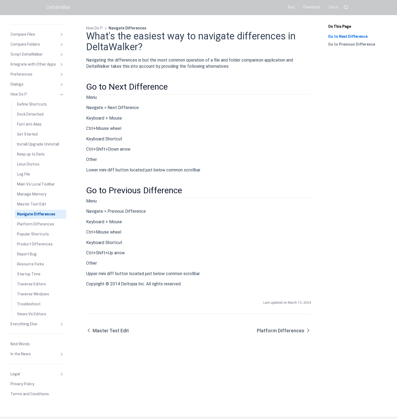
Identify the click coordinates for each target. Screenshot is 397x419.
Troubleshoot (29, 304)
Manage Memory (31, 194)
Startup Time (29, 274)
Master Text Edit (31, 204)
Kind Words (20, 344)
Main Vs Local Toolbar (36, 184)
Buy (291, 7)
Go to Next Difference (348, 36)
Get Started (27, 134)
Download (311, 7)
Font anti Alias (29, 124)
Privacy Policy (22, 384)
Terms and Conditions (30, 394)
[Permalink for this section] (172, 87)
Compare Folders (25, 44)
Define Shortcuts (32, 104)
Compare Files (23, 34)
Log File (23, 174)
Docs (333, 7)
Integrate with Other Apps (33, 64)
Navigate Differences (36, 214)
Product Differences (35, 244)
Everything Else (24, 324)
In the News (21, 354)
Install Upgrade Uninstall (38, 144)
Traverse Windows (33, 294)
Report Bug (27, 254)
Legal (15, 374)
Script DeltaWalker (27, 54)
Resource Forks (30, 264)
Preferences (21, 74)
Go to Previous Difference (351, 44)
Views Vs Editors (31, 314)
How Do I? (19, 94)
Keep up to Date (31, 154)
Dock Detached (30, 114)
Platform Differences (35, 224)
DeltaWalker (58, 7)
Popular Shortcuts (33, 234)
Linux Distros (28, 164)
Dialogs (17, 84)
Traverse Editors (31, 284)
